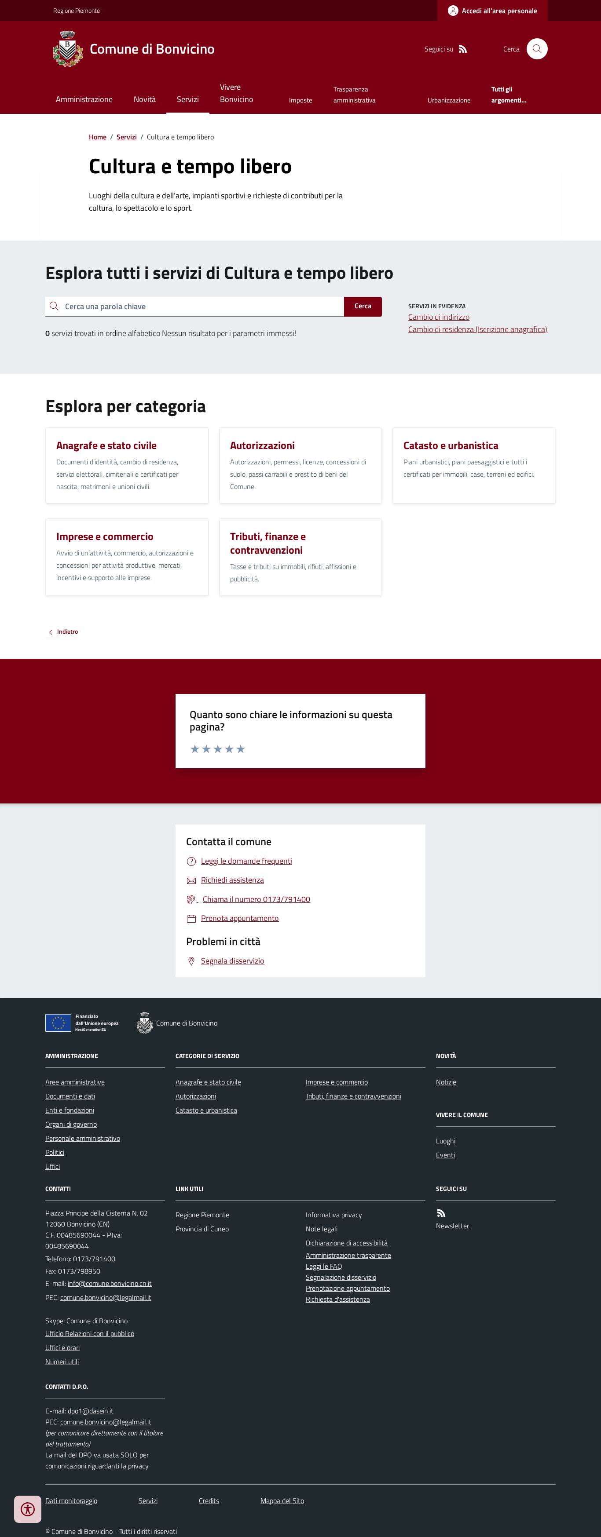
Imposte (300, 100)
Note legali (321, 1228)
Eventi (445, 1155)
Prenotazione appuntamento (348, 1288)
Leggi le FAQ (324, 1266)
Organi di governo (71, 1124)
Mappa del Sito (282, 1500)
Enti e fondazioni (69, 1110)
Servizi (188, 99)
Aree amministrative (75, 1082)
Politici (54, 1152)
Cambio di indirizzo (438, 317)
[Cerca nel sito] (534, 48)
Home (97, 136)
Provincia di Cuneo (202, 1228)
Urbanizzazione (449, 100)
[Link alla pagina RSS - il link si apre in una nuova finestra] (463, 49)
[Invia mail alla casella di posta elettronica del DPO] (91, 1411)
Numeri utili (62, 1361)
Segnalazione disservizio (341, 1277)
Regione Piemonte (76, 10)
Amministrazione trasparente (348, 1255)
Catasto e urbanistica (206, 1110)
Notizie (446, 1082)
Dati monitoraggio (71, 1500)
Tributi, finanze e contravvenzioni (353, 1096)
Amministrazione (84, 99)
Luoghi (445, 1140)
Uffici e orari (62, 1347)
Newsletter (452, 1225)
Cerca (363, 305)
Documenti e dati (70, 1096)
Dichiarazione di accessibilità (347, 1243)
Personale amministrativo (82, 1138)
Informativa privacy (334, 1214)
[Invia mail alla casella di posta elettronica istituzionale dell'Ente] (110, 1283)
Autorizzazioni (196, 1096)
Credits (209, 1500)
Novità (145, 99)
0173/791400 (94, 1258)
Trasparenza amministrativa (354, 94)
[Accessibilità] (28, 1509)
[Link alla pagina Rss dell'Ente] (441, 1213)
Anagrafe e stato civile (208, 1082)
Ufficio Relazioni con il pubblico (89, 1333)
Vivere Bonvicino (236, 93)
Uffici (52, 1166)
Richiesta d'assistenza (338, 1299)
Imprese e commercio (337, 1082)
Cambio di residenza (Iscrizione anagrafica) (477, 329)
